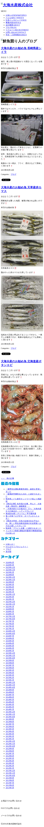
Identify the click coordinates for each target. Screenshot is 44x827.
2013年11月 (10, 714)
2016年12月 (10, 631)
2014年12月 (10, 682)
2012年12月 (10, 741)
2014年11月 (10, 685)
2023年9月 (10, 582)
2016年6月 (10, 638)
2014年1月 (10, 709)
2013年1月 (10, 739)
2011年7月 (10, 783)
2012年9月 (10, 749)
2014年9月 (10, 690)
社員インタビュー (16, 20)
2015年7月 (10, 665)
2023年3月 (10, 589)
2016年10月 (10, 634)
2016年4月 (10, 643)
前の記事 (7, 478)
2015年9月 (10, 660)
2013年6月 (10, 727)
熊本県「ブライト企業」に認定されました (23, 528)
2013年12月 (10, 712)
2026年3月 (10, 565)
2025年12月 (10, 567)
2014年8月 (10, 692)
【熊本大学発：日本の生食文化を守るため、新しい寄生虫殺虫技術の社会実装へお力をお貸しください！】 (23, 523)
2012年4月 (10, 761)
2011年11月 (10, 773)
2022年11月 (10, 594)
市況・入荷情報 (16, 35)
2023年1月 (10, 592)
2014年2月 (10, 707)
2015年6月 (10, 668)
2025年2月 (10, 572)
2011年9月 (10, 778)
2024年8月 (10, 575)
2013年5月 (10, 729)
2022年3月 (10, 597)
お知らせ (16, 15)
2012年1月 (10, 768)
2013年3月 (10, 734)
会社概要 (13, 25)
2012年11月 (10, 744)
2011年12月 (10, 771)
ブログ (11, 27)
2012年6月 (10, 756)
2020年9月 (10, 609)
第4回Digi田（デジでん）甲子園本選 (21, 514)
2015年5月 (10, 670)
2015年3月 (10, 675)
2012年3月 (10, 763)
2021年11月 (10, 604)
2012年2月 (10, 766)
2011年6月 (10, 785)
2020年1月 (10, 611)
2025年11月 (10, 570)
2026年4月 (10, 563)
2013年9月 (10, 719)
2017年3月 (10, 626)
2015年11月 (10, 656)
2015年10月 (10, 658)
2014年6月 (10, 697)
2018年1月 (10, 614)
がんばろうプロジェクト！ (17, 547)
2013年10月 (10, 717)
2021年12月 (10, 602)
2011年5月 (10, 788)
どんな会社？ (15, 18)
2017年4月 (10, 624)
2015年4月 (10, 673)
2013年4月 (10, 731)
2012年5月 (10, 758)
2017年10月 (10, 619)
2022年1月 (10, 599)
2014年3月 (10, 705)
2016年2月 (10, 648)
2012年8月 (10, 751)
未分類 (8, 552)
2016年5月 (10, 641)
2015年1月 (10, 680)
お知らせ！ (10, 544)
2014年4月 (10, 702)
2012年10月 (10, 746)
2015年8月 (10, 663)
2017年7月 (10, 621)
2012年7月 (10, 753)
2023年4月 (10, 587)
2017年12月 (10, 616)
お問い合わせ (16, 32)
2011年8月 (10, 780)
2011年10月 (10, 776)
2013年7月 (10, 724)
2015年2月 (10, 678)
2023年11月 (10, 580)
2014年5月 (10, 700)
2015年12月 (10, 653)
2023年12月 (10, 577)
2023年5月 (10, 585)
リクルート (17, 30)
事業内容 (13, 23)
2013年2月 (10, 736)
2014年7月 (10, 695)
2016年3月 (10, 646)
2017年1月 (10, 629)
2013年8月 (10, 722)
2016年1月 (10, 651)
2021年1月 (10, 607)
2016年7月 (10, 636)
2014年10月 (10, 687)
